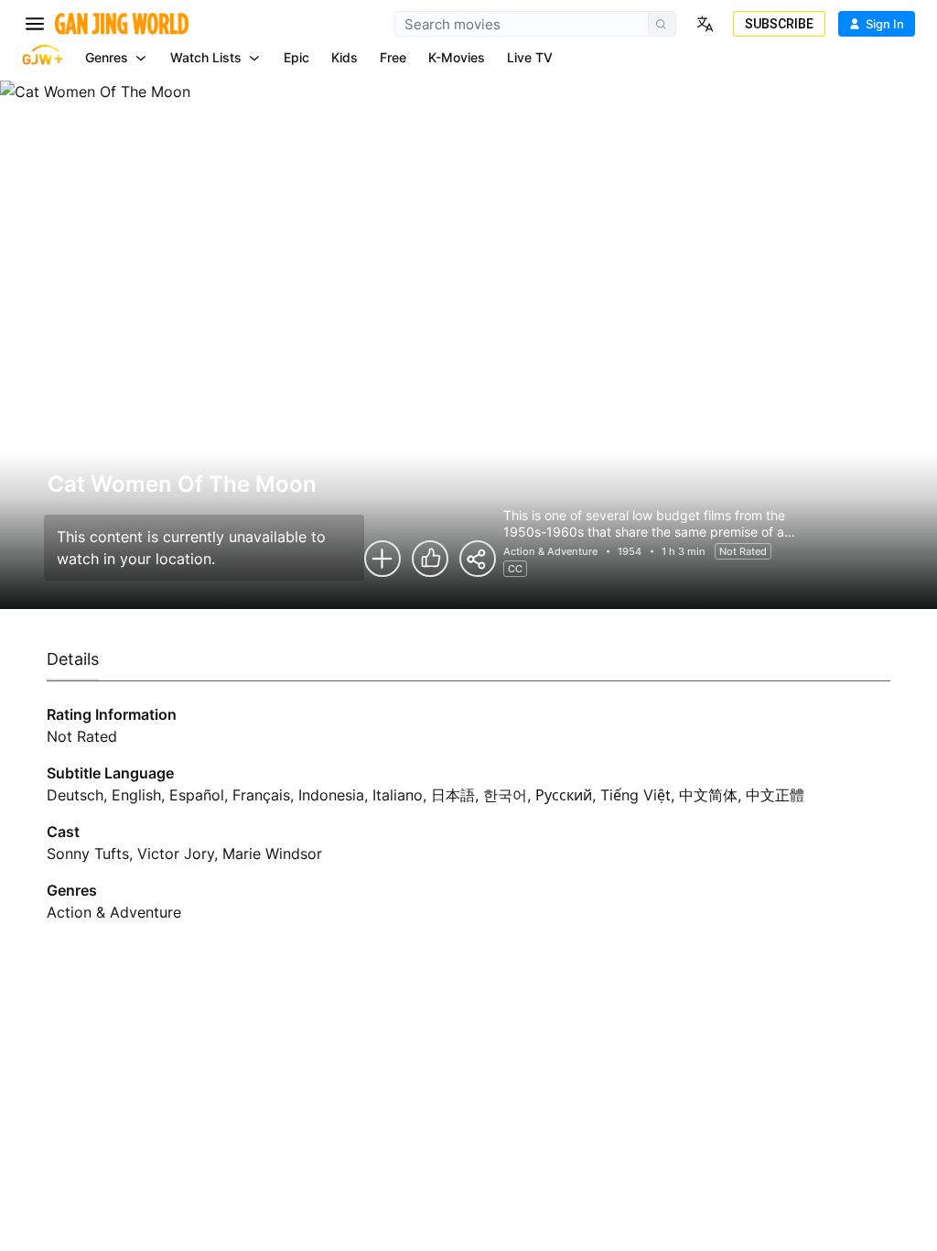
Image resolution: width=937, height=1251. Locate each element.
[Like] (430, 558)
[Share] (477, 558)
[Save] (382, 558)
